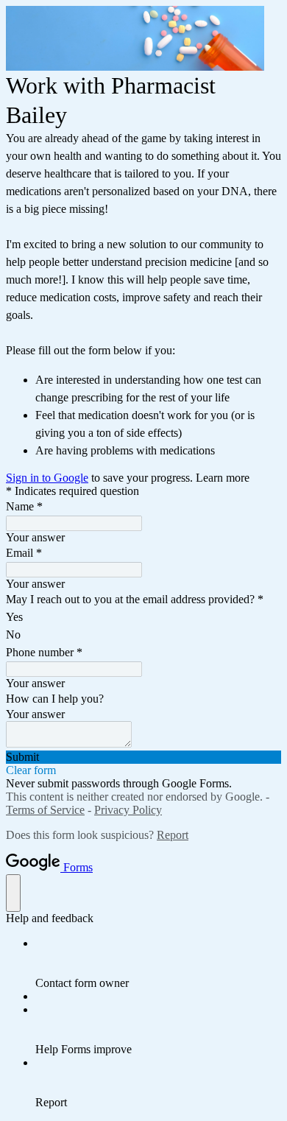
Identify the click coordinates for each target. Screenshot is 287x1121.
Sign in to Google (47, 477)
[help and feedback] (13, 893)
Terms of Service (45, 810)
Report (172, 835)
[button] (143, 757)
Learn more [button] (222, 477)
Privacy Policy (128, 810)
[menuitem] (158, 963)
